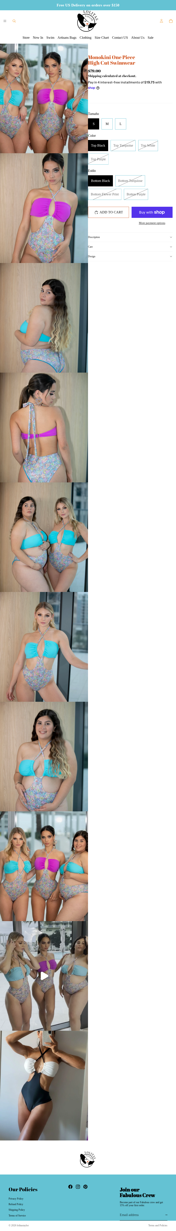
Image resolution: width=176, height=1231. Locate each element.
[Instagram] (77, 1186)
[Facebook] (70, 1186)
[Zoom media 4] (44, 427)
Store (26, 37)
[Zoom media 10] (44, 1085)
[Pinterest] (85, 1186)
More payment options (152, 222)
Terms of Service (17, 1215)
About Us (137, 37)
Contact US (120, 37)
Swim (50, 37)
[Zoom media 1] (44, 98)
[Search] (14, 21)
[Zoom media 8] (44, 866)
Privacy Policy (16, 1198)
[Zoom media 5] (44, 537)
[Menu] (5, 21)
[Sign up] (167, 1214)
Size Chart (102, 37)
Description (94, 237)
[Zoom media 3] (44, 318)
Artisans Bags (67, 37)
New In (38, 37)
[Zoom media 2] (44, 208)
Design (91, 256)
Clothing (85, 37)
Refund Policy (16, 1204)
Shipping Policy (17, 1209)
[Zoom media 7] (44, 757)
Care (90, 246)
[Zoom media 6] (44, 647)
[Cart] (171, 21)
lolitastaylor (23, 1225)
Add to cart (111, 212)
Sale (150, 37)
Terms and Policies (157, 1225)
